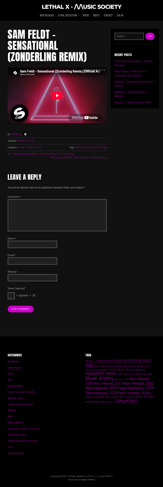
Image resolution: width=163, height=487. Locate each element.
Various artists (106, 402)
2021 (109, 361)
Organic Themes (88, 479)
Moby (149, 374)
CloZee (147, 366)
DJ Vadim (111, 370)
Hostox (119, 374)
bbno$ (107, 366)
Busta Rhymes (137, 366)
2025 (146, 361)
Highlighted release (100, 373)
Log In (120, 15)
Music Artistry (89, 147)
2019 (94, 361)
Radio (86, 15)
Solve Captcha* (16, 288)
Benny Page (115, 366)
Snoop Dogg (124, 397)
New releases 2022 (138, 383)
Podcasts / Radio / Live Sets (24, 428)
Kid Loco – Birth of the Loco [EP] (132, 102)
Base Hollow (99, 366)
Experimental (15, 386)
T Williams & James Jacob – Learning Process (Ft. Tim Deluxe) (43, 154)
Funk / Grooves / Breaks (21, 392)
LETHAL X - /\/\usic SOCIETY (81, 7)
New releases (47, 15)
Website (12, 271)
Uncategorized (16, 453)
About (96, 15)
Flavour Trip (123, 369)
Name (12, 238)
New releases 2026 (134, 393)
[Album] (123, 401)
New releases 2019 (121, 379)
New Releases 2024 (136, 388)
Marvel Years (141, 374)
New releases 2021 (108, 383)
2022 (118, 361)
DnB (10, 379)
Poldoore (115, 397)
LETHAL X (16, 134)
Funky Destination (137, 370)
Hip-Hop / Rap (15, 398)
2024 (136, 361)
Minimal (12, 410)
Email (11, 255)
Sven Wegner (137, 397)
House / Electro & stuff (29, 147)
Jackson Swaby (129, 374)
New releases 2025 (101, 393)
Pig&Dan (108, 397)
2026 (89, 365)
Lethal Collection (67, 15)
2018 (78, 147)
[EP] (134, 401)
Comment (14, 196)
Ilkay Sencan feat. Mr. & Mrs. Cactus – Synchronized (77, 157)
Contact (108, 15)
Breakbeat (13, 361)
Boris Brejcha (125, 366)
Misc (10, 416)
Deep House (14, 367)
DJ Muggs (102, 370)
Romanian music (17, 434)
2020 (101, 361)
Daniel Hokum (91, 370)
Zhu (114, 402)
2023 (127, 361)
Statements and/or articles (23, 440)
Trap (10, 447)
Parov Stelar (99, 397)
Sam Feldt (102, 147)
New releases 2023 (101, 388)
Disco (11, 373)
